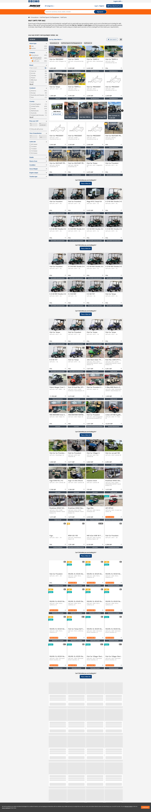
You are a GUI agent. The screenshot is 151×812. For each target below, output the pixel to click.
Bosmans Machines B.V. (113, 426)
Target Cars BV (95, 371)
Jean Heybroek (76, 464)
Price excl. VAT (33, 121)
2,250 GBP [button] (90, 96)
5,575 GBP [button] (71, 396)
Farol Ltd (58, 98)
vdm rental (95, 464)
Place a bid (109, 517)
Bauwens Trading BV (95, 519)
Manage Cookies (128, 806)
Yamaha (79, 25)
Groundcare (34, 17)
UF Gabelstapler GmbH (113, 547)
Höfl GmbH (95, 547)
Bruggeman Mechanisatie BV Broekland (96, 426)
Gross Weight (33, 169)
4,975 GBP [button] (90, 172)
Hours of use (33, 161)
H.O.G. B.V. (95, 399)
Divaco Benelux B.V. (113, 147)
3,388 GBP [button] (53, 462)
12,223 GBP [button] (109, 424)
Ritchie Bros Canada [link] (95, 640)
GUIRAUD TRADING (57, 547)
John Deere (88, 25)
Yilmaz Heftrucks (58, 464)
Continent (32, 88)
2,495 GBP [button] (53, 144)
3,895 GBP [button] (53, 68)
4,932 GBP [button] (90, 517)
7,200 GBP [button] (53, 96)
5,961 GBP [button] (108, 368)
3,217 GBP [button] (71, 462)
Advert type (32, 43)
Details (31, 157)
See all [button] (31, 84)
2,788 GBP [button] (53, 489)
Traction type (33, 176)
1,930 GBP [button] (108, 396)
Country (31, 101)
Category (32, 52)
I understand (145, 807)
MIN (30, 123)
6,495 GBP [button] (90, 68)
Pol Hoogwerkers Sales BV (95, 175)
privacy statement (6, 808)
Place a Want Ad (86, 183)
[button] (38, 39)
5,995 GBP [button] (71, 96)
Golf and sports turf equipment (49, 17)
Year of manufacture (35, 133)
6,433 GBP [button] (90, 210)
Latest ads (32, 141)
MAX (40, 123)
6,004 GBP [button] (108, 462)
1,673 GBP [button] (108, 489)
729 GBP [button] (89, 489)
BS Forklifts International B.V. (113, 175)
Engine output (33, 172)
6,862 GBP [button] (90, 462)
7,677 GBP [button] (90, 368)
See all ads (58, 114)
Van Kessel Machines (95, 213)
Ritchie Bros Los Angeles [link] (76, 585)
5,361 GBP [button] (90, 424)
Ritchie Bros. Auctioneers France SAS (113, 519)
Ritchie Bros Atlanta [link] (57, 706)
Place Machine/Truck (115, 6)
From (31, 135)
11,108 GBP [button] (53, 396)
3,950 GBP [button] (71, 68)
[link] (58, 51)
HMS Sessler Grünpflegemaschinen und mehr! (78, 547)
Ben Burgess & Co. (58, 71)
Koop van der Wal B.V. (58, 399)
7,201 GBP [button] (71, 544)
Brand (31, 65)
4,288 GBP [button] (108, 544)
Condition (32, 165)
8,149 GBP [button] (90, 544)
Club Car (74, 25)
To (39, 135)
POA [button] (106, 68)
